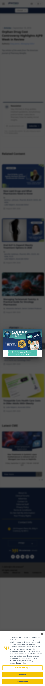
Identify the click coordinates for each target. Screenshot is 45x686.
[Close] (42, 634)
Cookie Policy (21, 663)
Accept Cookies (23, 681)
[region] (22, 658)
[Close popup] (39, 332)
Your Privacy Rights (22, 668)
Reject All (22, 675)
